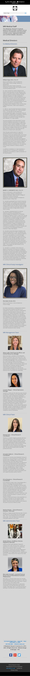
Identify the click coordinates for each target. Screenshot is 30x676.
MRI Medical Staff (10, 668)
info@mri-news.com (19, 644)
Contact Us (19, 668)
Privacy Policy (14, 670)
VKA (18, 649)
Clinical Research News (14, 665)
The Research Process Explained (14, 666)
